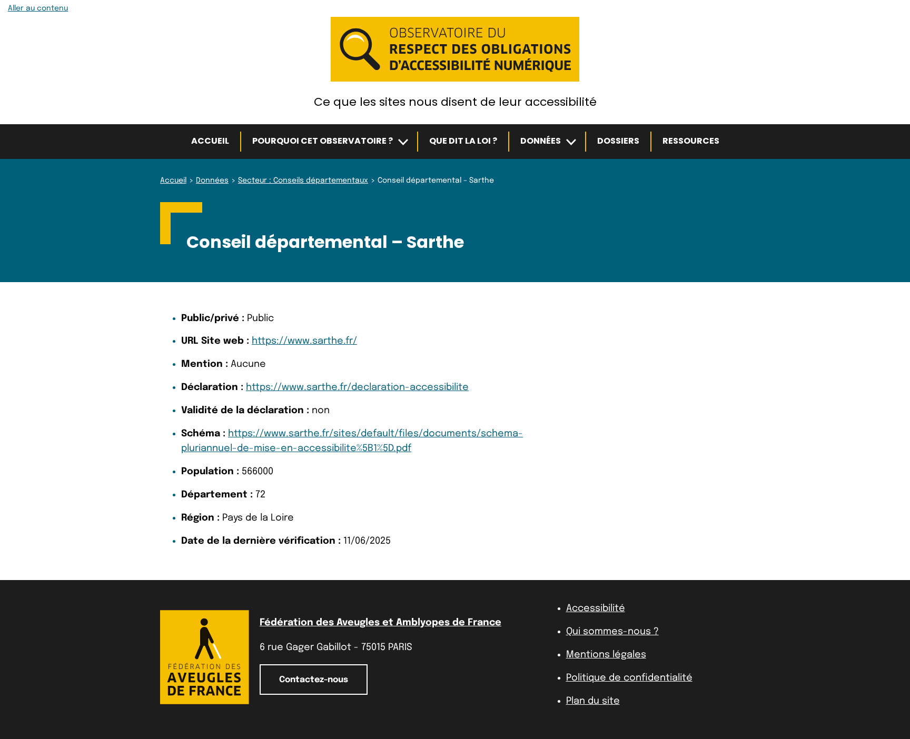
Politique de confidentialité (629, 678)
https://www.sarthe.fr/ (304, 341)
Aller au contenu (38, 8)
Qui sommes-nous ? (612, 631)
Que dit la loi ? (463, 141)
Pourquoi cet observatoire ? (322, 141)
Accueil (210, 141)
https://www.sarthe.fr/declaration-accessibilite (357, 387)
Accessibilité (595, 608)
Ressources (690, 141)
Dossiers (618, 141)
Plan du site (593, 701)
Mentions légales (606, 655)
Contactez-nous (313, 679)
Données (540, 141)
